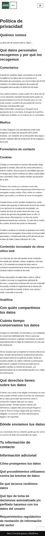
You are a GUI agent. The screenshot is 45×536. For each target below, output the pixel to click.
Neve (9, 533)
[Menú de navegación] (40, 5)
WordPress (33, 533)
